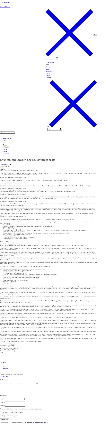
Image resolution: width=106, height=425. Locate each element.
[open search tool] (68, 56)
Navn (2, 399)
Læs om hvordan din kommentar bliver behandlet (36, 422)
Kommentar (3, 395)
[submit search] (57, 58)
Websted (2, 405)
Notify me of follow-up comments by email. (12, 412)
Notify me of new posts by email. (10, 416)
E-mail (2, 402)
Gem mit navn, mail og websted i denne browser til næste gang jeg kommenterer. (21, 409)
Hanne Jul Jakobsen (5, 2)
